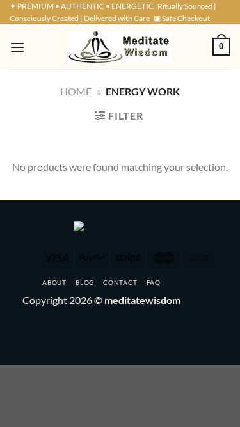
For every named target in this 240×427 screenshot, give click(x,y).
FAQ (154, 282)
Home (76, 91)
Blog (85, 282)
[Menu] (17, 47)
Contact (120, 282)
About (54, 282)
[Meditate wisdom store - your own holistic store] (120, 47)
